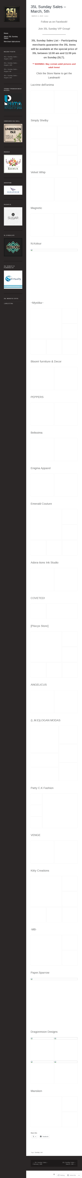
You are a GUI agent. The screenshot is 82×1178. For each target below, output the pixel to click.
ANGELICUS (39, 684)
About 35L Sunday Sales (11, 37)
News (6, 33)
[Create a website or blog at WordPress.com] (54, 1174)
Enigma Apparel (40, 468)
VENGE (35, 835)
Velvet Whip (38, 172)
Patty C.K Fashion (42, 788)
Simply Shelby (39, 120)
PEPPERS (37, 397)
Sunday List (38, 1152)
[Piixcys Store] (39, 625)
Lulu (46, 16)
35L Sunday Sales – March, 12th (69, 1163)
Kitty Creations (40, 870)
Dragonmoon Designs (44, 1031)
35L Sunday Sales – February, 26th (40, 1163)
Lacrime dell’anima (42, 84)
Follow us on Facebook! (54, 21)
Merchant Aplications (12, 42)
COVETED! (38, 598)
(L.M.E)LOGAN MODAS (45, 720)
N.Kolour (36, 243)
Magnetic (36, 208)
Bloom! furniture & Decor (46, 361)
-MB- (34, 929)
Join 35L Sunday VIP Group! (54, 28)
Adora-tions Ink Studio (44, 562)
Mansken (36, 1090)
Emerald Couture (41, 503)
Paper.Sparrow (40, 972)
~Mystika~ (37, 302)
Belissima (36, 432)
